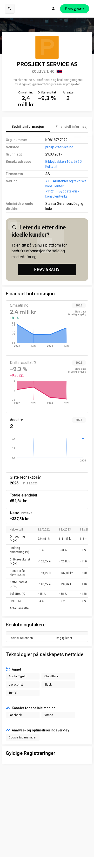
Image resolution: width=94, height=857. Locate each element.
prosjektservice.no (59, 147)
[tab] (28, 126)
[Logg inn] (53, 9)
